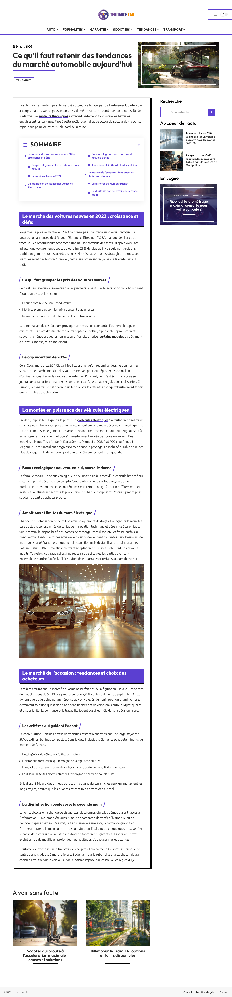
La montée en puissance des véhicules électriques (50, 185)
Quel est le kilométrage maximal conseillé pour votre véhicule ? (189, 205)
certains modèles (112, 336)
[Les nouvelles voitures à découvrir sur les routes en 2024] (171, 139)
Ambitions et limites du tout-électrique (115, 165)
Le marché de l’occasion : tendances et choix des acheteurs (111, 174)
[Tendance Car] (116, 14)
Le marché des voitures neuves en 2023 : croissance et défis (52, 155)
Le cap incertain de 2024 (46, 176)
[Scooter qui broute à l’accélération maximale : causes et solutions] (45, 923)
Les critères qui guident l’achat (110, 183)
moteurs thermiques (53, 116)
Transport (191, 155)
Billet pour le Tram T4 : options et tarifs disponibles (118, 953)
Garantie (186, 195)
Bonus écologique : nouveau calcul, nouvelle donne (112, 155)
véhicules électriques (93, 420)
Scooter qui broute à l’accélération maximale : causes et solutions (45, 955)
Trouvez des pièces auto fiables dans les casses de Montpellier (201, 162)
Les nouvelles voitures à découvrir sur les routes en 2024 (200, 140)
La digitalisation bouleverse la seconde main (115, 192)
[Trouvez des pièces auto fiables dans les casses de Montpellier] (171, 161)
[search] (215, 14)
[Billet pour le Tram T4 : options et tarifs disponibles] (117, 923)
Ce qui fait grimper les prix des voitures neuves (55, 166)
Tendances (24, 80)
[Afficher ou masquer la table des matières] (100, 145)
